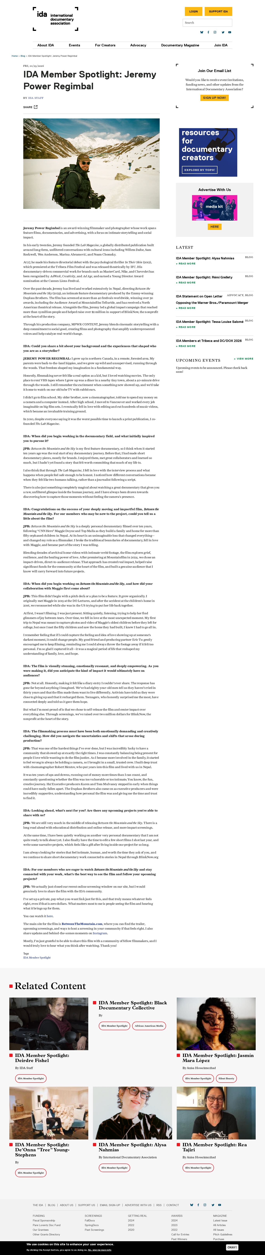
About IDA (45, 45)
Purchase (218, 1239)
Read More (187, 263)
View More (245, 358)
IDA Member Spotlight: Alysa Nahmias (205, 258)
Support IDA (218, 11)
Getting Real (137, 1215)
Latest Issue (220, 1220)
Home (15, 55)
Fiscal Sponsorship (44, 1220)
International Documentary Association (55, 19)
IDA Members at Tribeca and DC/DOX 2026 (209, 341)
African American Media (149, 1025)
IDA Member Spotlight (37, 957)
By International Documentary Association (128, 1157)
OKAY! (232, 1247)
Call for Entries (180, 1234)
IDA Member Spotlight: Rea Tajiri (215, 1147)
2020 (131, 1229)
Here (214, 227)
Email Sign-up (110, 1205)
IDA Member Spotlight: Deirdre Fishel (42, 1058)
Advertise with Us (138, 1205)
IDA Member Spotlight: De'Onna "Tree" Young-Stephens (42, 1149)
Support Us (86, 1205)
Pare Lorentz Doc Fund (47, 1225)
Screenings (93, 1215)
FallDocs (90, 1220)
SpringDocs (92, 1225)
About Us (66, 1205)
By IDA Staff (24, 1068)
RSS (159, 1205)
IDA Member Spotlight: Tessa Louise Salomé (210, 322)
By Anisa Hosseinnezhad (199, 1068)
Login (193, 11)
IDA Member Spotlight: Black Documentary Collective (133, 1005)
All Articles (219, 1225)
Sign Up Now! (214, 98)
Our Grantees (40, 1229)
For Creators (105, 45)
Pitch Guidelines (222, 1234)
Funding (39, 1215)
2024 (131, 1220)
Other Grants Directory (46, 1234)
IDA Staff (36, 98)
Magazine (220, 1215)
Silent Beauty (226, 1078)
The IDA (38, 1205)
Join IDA (221, 45)
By (100, 1015)
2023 (174, 1225)
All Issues (218, 1229)
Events (74, 45)
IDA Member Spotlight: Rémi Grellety (204, 277)
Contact (172, 1205)
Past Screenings (94, 1229)
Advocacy (138, 45)
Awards (177, 1215)
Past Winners (179, 1239)
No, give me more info (99, 1250)
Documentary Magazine (180, 45)
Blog (23, 55)
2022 (131, 1225)
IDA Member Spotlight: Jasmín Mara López (218, 1058)
